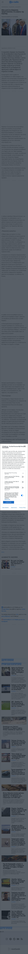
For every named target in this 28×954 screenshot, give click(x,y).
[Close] (25, 446)
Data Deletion (5, 507)
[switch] (22, 477)
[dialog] (14, 477)
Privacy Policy (22, 507)
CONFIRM (8, 502)
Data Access (14, 507)
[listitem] (14, 473)
